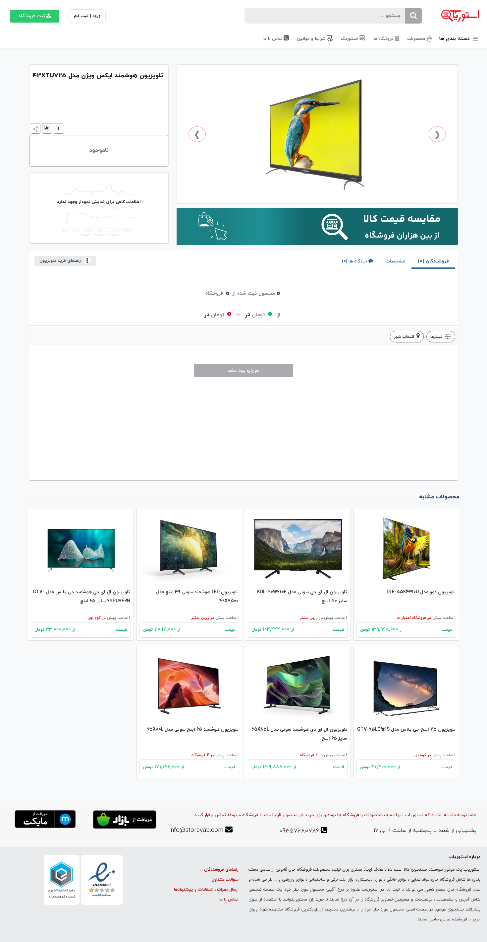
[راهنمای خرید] (57, 128)
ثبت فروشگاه (32, 16)
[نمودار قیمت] (46, 128)
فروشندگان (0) (433, 261)
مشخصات (395, 261)
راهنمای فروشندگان (221, 870)
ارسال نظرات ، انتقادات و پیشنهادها (206, 890)
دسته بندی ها (455, 38)
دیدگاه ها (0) (354, 261)
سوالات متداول (225, 880)
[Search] (413, 16)
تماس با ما (229, 900)
